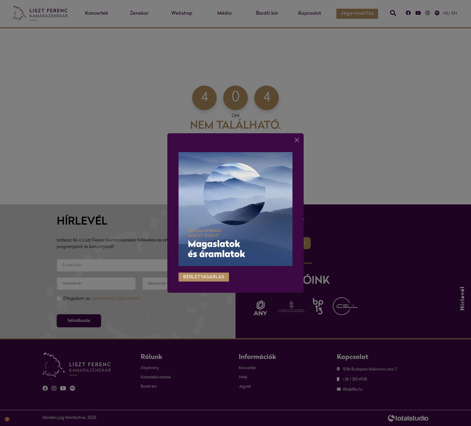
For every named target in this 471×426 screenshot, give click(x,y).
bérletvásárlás (203, 277)
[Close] (296, 140)
